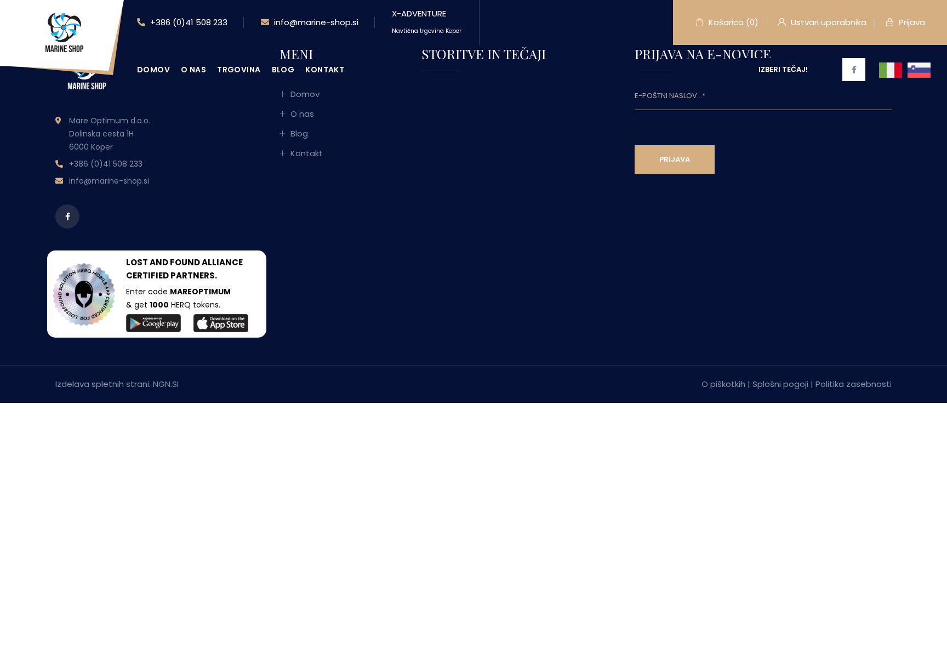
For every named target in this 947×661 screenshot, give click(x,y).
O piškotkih (723, 384)
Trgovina (238, 69)
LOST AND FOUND (163, 262)
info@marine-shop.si (315, 22)
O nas (193, 69)
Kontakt (324, 69)
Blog (283, 69)
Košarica (732, 22)
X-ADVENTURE (426, 21)
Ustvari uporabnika (827, 22)
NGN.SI (166, 384)
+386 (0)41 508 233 (187, 22)
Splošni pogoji (780, 384)
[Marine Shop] (63, 32)
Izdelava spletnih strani (102, 384)
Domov (153, 69)
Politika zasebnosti (853, 384)
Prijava (911, 22)
